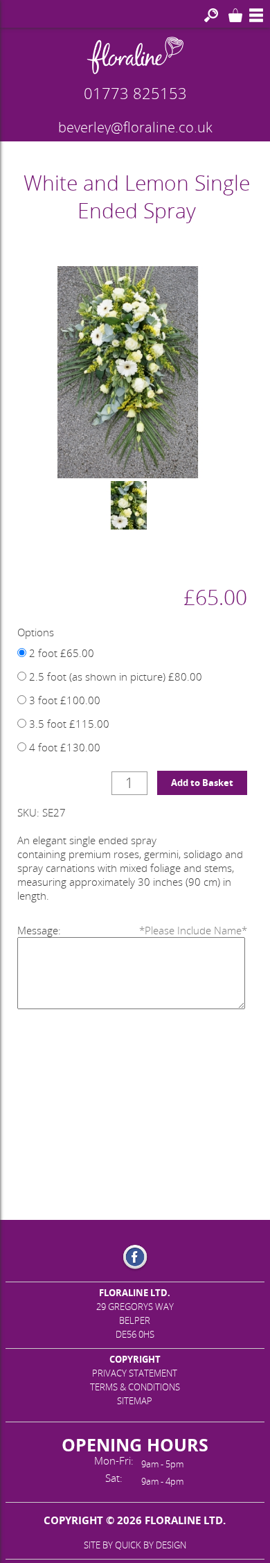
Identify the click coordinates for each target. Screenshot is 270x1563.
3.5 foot (67, 724)
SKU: (28, 812)
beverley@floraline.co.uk (135, 127)
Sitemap (134, 1401)
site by (135, 1545)
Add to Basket (202, 782)
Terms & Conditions (135, 1387)
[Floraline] (135, 55)
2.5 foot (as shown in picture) (114, 676)
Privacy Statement (134, 1373)
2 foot (60, 653)
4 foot (63, 747)
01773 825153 (135, 93)
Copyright (135, 1359)
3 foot (63, 700)
